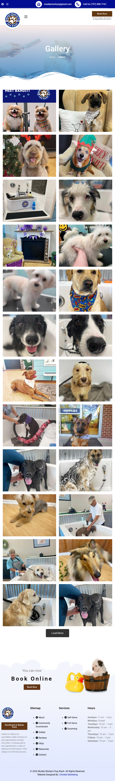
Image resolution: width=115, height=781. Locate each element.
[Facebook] (2, 4)
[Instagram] (7, 4)
